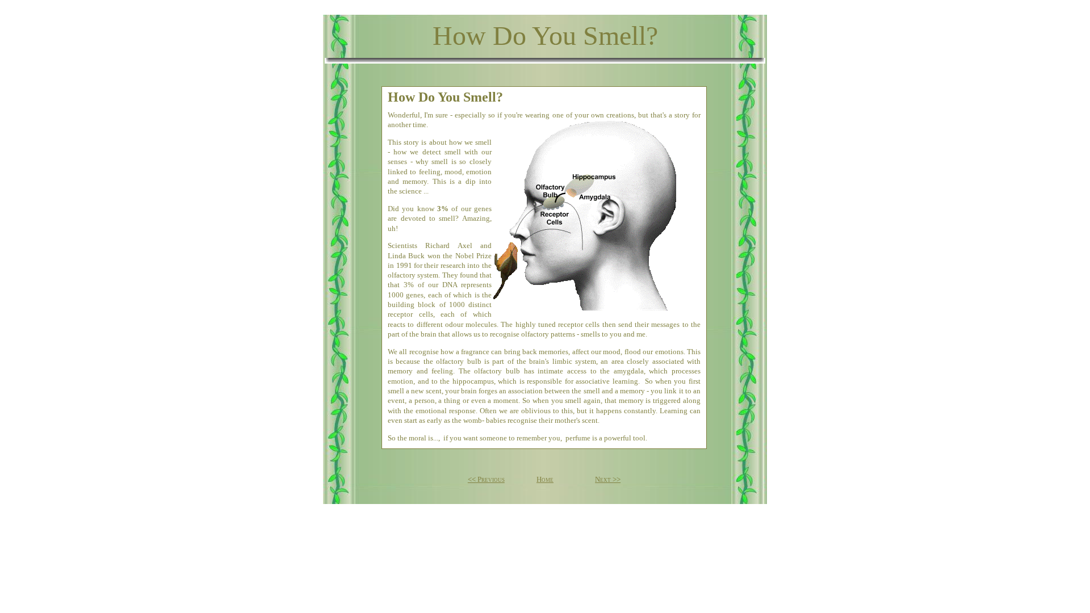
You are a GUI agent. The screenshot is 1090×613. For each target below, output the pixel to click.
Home (545, 479)
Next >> (608, 479)
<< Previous (486, 479)
